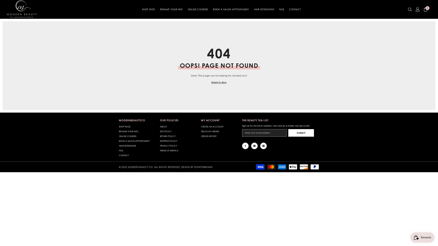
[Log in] (418, 9)
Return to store (219, 82)
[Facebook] (245, 146)
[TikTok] (263, 146)
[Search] (410, 9)
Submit (301, 132)
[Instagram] (254, 146)
